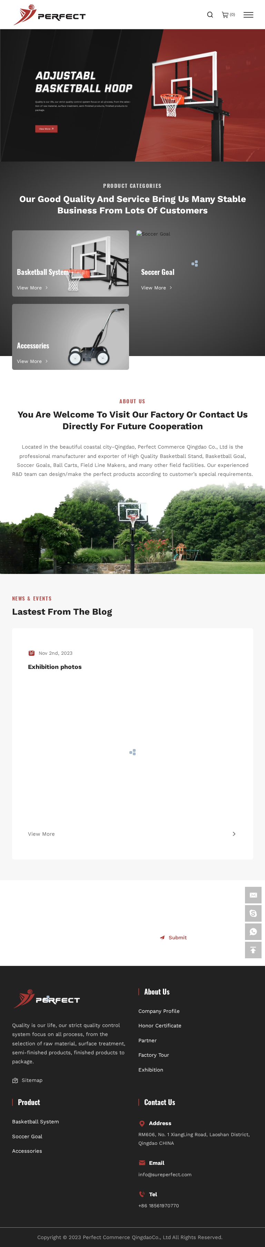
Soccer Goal (27, 1136)
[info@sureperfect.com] (253, 895)
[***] (253, 913)
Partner (147, 1040)
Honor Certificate (159, 1026)
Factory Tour (153, 1055)
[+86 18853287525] (253, 931)
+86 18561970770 (158, 1205)
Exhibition (150, 1070)
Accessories (27, 1151)
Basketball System (35, 1122)
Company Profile (159, 1011)
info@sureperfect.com (165, 1174)
